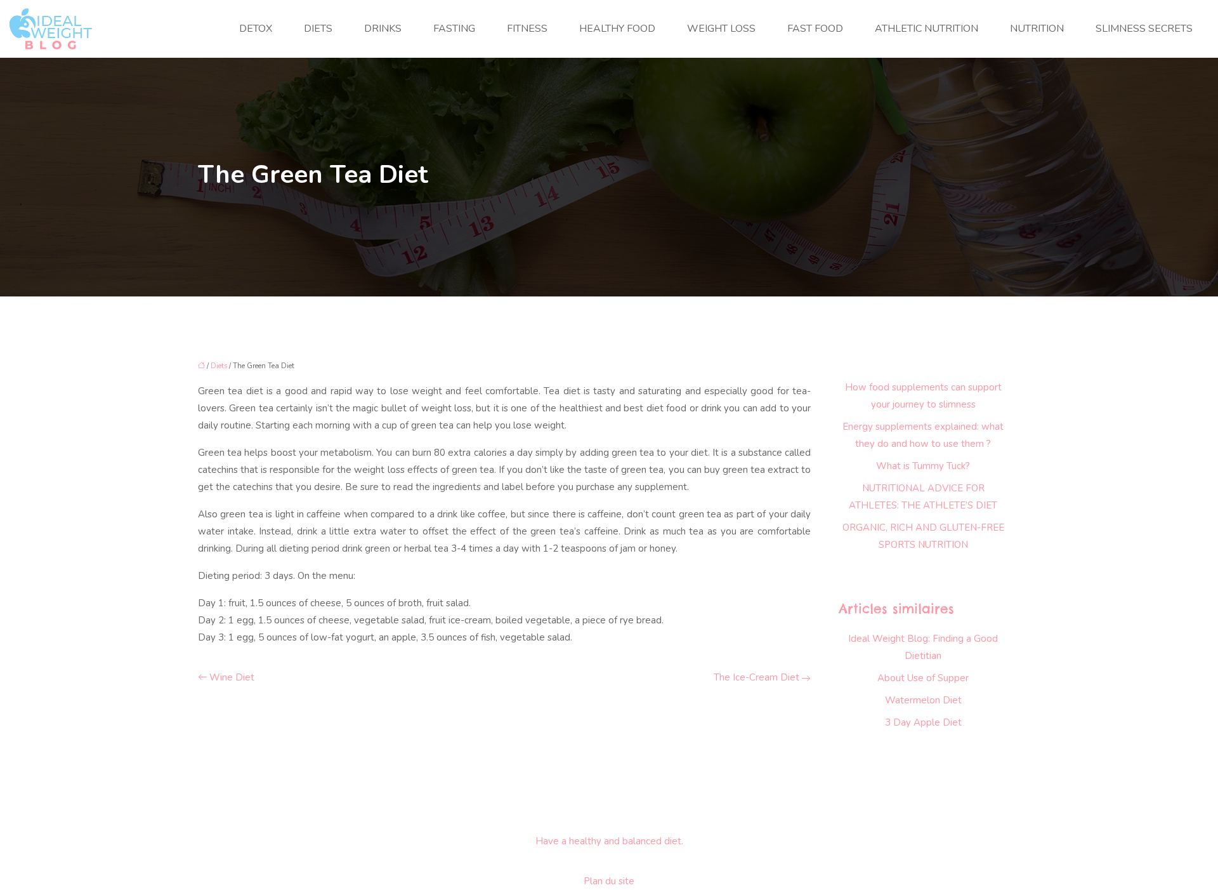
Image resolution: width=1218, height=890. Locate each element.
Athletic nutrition (926, 29)
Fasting (454, 29)
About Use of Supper (923, 678)
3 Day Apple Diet (923, 722)
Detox (255, 29)
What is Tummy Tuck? (923, 466)
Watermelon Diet (923, 700)
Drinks (383, 29)
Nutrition (1037, 29)
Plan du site (609, 881)
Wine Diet (231, 677)
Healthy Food (617, 29)
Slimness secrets (1144, 29)
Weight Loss (721, 29)
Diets (318, 29)
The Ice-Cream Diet (756, 677)
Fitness (527, 29)
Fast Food (815, 29)
